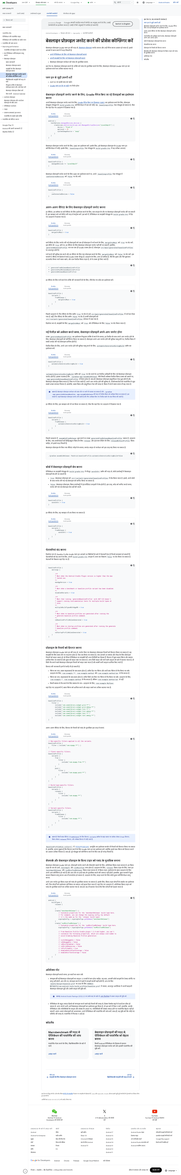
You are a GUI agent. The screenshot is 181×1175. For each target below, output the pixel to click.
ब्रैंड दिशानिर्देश (48, 1170)
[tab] (53, 114)
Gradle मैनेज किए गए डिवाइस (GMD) (91, 103)
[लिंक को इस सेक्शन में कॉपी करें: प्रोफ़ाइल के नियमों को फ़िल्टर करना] (84, 648)
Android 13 (109, 1146)
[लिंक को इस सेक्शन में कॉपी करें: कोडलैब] (56, 1023)
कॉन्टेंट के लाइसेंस (68, 1094)
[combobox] (123, 2)
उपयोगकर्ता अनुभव (35, 13)
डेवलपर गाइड (134, 1136)
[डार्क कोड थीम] (131, 118)
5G (57, 1149)
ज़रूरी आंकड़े (20, 13)
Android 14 (109, 1142)
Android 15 (109, 1139)
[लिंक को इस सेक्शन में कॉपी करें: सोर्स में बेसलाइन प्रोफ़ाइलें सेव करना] (84, 467)
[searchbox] (14, 20)
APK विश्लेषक (105, 996)
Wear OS (84, 1136)
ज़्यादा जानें (52, 1054)
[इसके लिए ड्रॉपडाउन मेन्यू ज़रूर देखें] (30, 2)
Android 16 (109, 1136)
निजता (57, 1146)
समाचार (33, 1146)
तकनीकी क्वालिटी (52, 13)
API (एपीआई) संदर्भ (136, 1139)
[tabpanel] (90, 129)
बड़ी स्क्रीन (83, 1132)
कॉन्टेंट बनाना (58, 2)
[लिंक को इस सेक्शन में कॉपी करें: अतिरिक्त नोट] (61, 970)
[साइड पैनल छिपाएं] (25, 1171)
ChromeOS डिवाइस (87, 1139)
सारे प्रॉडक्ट (106, 1161)
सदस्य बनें (155, 1170)
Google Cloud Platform (91, 1161)
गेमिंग (57, 1132)
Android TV (84, 1146)
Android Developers (52, 33)
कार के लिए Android (87, 1142)
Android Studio (164, 2)
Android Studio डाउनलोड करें (140, 1142)
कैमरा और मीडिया (60, 1142)
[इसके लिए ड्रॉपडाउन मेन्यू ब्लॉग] (96, 2)
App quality (8, 8)
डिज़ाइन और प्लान (41, 2)
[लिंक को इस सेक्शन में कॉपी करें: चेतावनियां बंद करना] (68, 550)
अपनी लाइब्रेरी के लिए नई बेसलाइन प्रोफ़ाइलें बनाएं (67, 58)
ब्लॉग (91, 2)
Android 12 (109, 1149)
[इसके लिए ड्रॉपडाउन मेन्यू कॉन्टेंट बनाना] (65, 2)
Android (33, 1132)
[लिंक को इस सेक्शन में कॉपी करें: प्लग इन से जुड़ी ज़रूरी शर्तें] (74, 78)
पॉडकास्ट (33, 1152)
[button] (13, 43)
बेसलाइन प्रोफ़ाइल (85, 48)
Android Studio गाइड (137, 1132)
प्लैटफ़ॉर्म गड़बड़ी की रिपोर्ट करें (164, 1132)
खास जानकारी (7, 13)
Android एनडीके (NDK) (138, 1146)
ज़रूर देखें (25, 2)
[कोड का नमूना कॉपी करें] (134, 118)
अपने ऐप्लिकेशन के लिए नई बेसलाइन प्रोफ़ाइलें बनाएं (68, 55)
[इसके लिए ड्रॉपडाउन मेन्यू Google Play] (82, 2)
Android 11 (109, 1152)
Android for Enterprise (38, 1136)
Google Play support (162, 1139)
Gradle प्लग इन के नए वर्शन (59, 86)
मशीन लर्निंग (59, 1136)
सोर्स (32, 1142)
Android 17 (109, 1132)
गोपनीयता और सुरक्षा (69, 13)
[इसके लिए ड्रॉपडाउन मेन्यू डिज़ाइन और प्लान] (49, 2)
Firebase (76, 1161)
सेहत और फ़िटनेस (60, 1139)
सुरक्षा (32, 1139)
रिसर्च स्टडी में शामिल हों (162, 1142)
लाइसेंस (39, 1170)
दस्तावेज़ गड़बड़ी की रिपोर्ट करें (164, 1136)
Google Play (75, 2)
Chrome (66, 1161)
